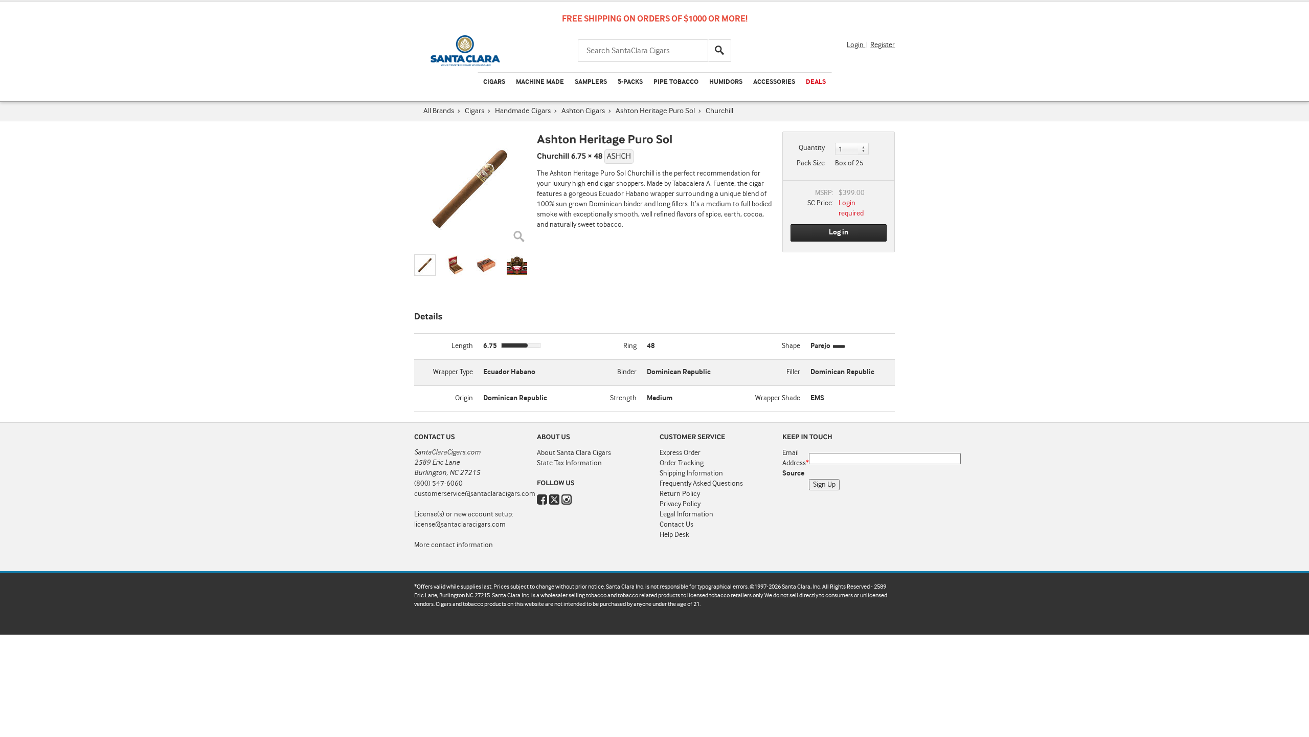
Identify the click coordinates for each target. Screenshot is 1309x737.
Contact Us (676, 525)
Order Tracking (682, 463)
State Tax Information (569, 463)
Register (882, 45)
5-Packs (630, 82)
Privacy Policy (680, 504)
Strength (623, 398)
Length (462, 346)
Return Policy (680, 494)
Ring (630, 346)
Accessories (774, 82)
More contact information (453, 545)
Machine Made (540, 82)
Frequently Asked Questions (701, 484)
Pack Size (811, 163)
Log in (838, 232)
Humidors (725, 82)
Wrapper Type (453, 372)
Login (856, 45)
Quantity (812, 148)
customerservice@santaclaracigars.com (474, 494)
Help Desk (674, 535)
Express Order (680, 453)
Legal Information (686, 514)
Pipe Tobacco (675, 82)
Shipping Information (691, 473)
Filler (793, 372)
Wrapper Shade (777, 398)
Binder (627, 372)
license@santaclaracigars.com (460, 525)
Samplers (591, 82)
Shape (791, 346)
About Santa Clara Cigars (574, 453)
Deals (816, 82)
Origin (464, 398)
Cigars (494, 82)
